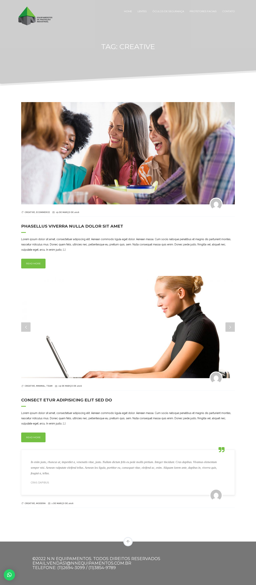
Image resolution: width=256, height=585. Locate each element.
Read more (33, 263)
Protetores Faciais (203, 11)
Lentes (142, 11)
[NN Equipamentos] (31, 11)
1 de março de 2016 (62, 503)
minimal (40, 386)
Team (49, 386)
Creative (30, 212)
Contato (228, 11)
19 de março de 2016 (67, 212)
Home (128, 11)
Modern (41, 503)
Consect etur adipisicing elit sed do (66, 400)
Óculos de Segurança (168, 11)
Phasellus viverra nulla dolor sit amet (72, 226)
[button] (9, 575)
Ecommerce (43, 212)
